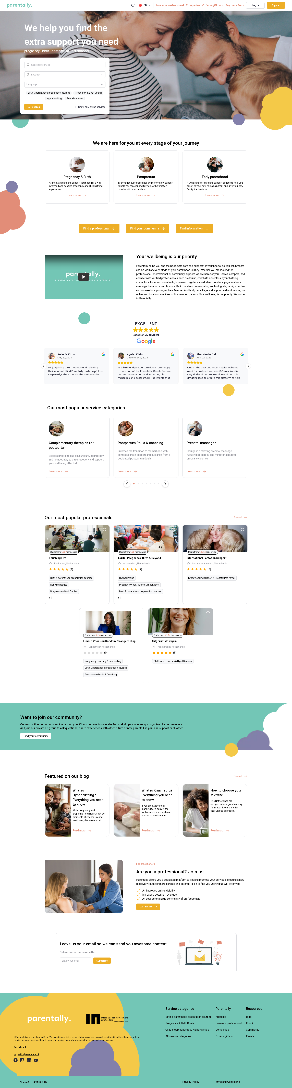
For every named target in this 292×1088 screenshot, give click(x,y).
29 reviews (152, 335)
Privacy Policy (190, 1081)
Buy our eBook (234, 5)
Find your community (36, 736)
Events (250, 1036)
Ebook (249, 1023)
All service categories (178, 1036)
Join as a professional (169, 5)
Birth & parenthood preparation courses (188, 1016)
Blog (248, 1016)
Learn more (74, 195)
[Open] (102, 65)
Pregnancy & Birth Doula (179, 1023)
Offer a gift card (212, 5)
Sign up (276, 5)
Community (252, 1029)
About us (221, 1016)
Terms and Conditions (227, 1081)
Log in (255, 5)
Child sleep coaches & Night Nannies (187, 1029)
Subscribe (102, 960)
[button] (248, 366)
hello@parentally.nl (28, 1054)
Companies (193, 5)
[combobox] (65, 65)
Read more (79, 830)
